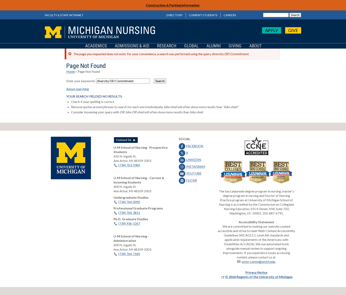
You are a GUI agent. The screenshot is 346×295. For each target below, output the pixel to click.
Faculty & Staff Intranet (64, 15)
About (255, 46)
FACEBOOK (194, 146)
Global (191, 46)
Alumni (213, 46)
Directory (174, 15)
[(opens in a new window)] (71, 178)
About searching (77, 89)
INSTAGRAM (195, 166)
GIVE (293, 30)
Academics (96, 46)
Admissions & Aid (132, 46)
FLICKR (191, 180)
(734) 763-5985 (129, 165)
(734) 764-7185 (129, 254)
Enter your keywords (80, 81)
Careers (230, 15)
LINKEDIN (193, 159)
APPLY (271, 30)
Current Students (203, 15)
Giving (235, 46)
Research (166, 46)
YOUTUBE (193, 173)
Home (70, 71)
